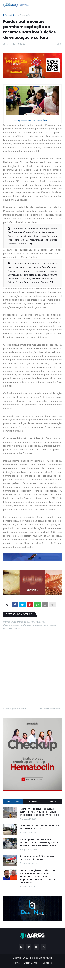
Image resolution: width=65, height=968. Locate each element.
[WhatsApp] (37, 604)
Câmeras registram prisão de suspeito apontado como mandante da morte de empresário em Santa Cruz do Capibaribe (37, 876)
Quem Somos (31, 962)
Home (16, 962)
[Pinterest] (30, 604)
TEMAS (52, 801)
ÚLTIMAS (32, 801)
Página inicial (10, 15)
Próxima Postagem (49, 708)
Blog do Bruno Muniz (41, 957)
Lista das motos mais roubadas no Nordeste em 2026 (40, 827)
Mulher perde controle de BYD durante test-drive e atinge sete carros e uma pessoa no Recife (39, 842)
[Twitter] (22, 604)
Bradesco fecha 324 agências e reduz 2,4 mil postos (38, 858)
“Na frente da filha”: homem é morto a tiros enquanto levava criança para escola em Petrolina (39, 811)
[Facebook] (15, 604)
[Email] (45, 604)
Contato (47, 962)
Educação (25, 15)
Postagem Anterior (15, 708)
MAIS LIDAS (13, 801)
